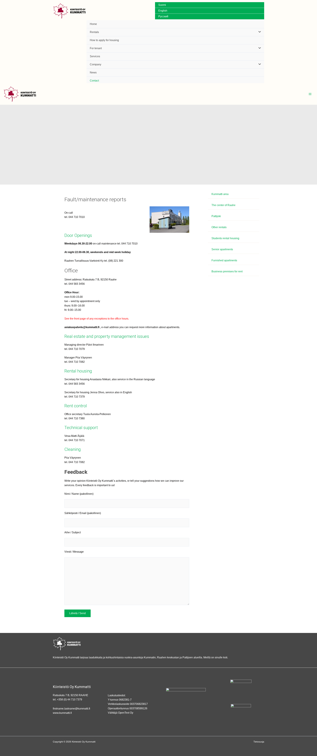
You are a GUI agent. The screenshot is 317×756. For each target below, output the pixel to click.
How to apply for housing (104, 40)
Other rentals (219, 227)
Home (93, 24)
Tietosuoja (258, 741)
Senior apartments (222, 249)
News (93, 72)
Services (95, 56)
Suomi (162, 4)
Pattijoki (216, 216)
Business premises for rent (227, 271)
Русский (163, 16)
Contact (94, 80)
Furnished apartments (224, 260)
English (162, 10)
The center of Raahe (223, 205)
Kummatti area (220, 194)
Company (95, 64)
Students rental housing (225, 238)
